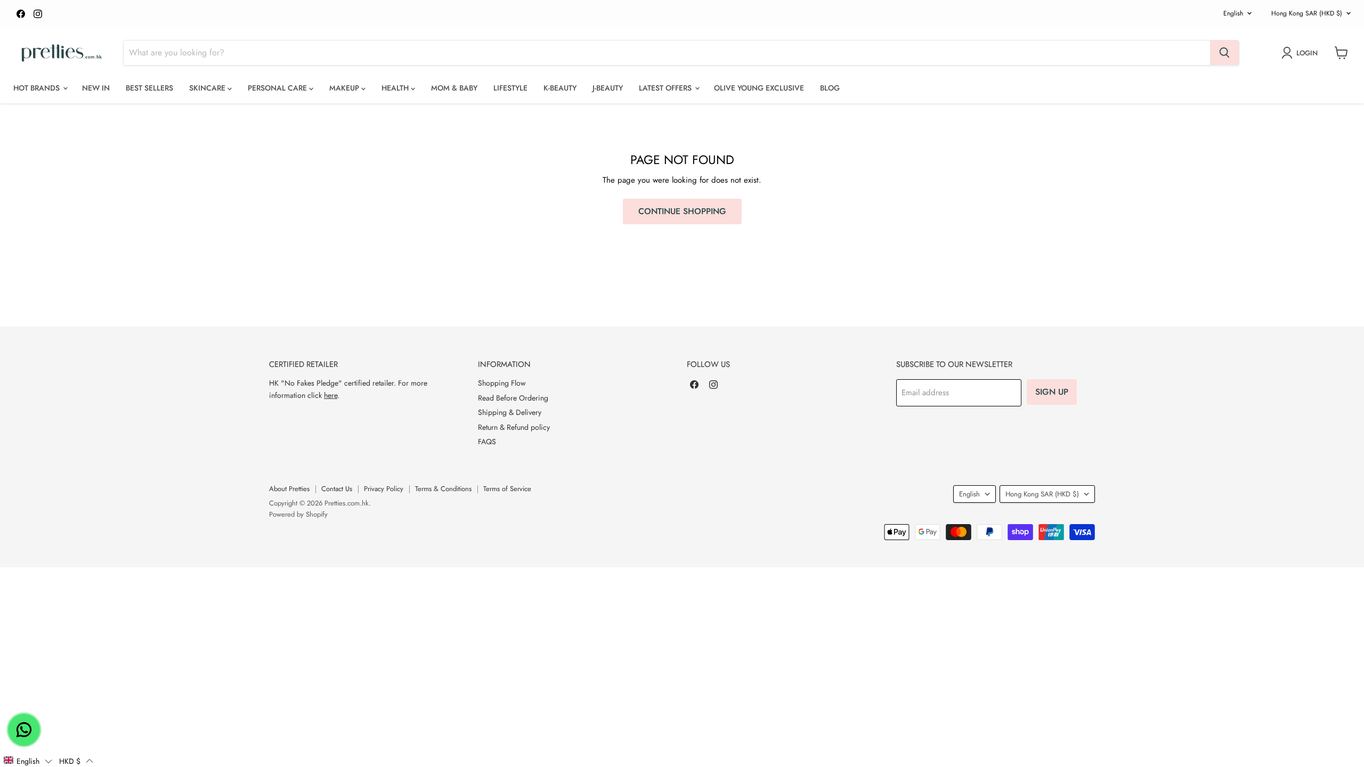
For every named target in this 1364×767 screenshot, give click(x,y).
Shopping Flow (502, 383)
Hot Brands (37, 88)
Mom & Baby (454, 88)
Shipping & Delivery (509, 412)
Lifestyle (510, 88)
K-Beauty (560, 88)
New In (96, 88)
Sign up (1051, 392)
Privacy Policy (383, 489)
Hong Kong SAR (1306, 13)
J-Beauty (607, 88)
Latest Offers (666, 88)
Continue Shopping (682, 211)
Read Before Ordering (513, 398)
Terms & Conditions (443, 489)
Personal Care (278, 88)
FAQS (487, 441)
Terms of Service (507, 489)
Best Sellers (149, 88)
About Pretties (289, 489)
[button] (27, 760)
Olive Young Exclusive (759, 88)
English (1233, 13)
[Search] (1224, 52)
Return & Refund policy (514, 427)
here (330, 395)
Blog (830, 88)
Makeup (345, 88)
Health (396, 88)
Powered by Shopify (298, 514)
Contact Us (336, 489)
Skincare (208, 88)
